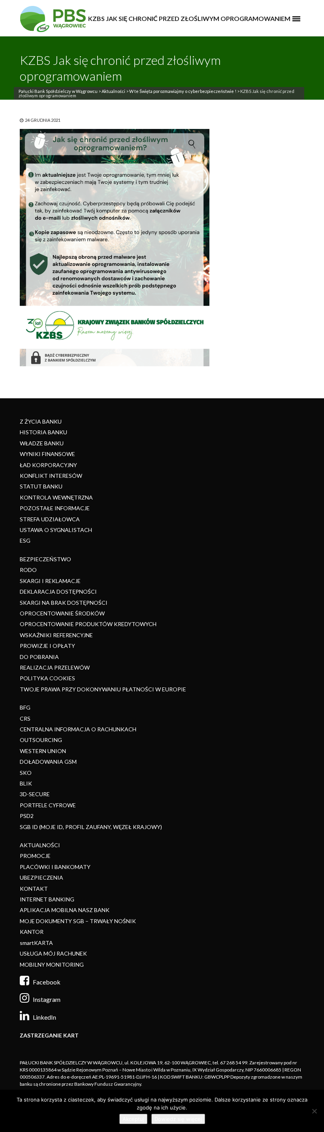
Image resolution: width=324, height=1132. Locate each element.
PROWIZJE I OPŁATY (47, 645)
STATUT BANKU (41, 486)
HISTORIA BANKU (43, 432)
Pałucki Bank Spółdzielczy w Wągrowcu (58, 91)
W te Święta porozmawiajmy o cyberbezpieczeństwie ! (182, 91)
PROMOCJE (35, 855)
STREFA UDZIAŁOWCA (50, 519)
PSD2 (27, 815)
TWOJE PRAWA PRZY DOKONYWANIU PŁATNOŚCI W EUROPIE (103, 689)
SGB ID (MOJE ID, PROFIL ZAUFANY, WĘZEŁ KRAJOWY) (91, 826)
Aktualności (113, 91)
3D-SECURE (35, 794)
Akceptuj (133, 1119)
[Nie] (314, 1111)
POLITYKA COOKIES (47, 678)
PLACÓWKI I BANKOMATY (55, 866)
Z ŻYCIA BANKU (41, 421)
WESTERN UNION (43, 751)
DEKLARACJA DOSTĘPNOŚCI (58, 591)
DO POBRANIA (39, 656)
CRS (25, 718)
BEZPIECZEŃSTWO (45, 559)
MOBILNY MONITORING (52, 964)
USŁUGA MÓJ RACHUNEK (53, 953)
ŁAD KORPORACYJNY (48, 465)
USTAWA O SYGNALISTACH (56, 529)
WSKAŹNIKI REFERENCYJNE (56, 635)
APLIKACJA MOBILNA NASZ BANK (64, 910)
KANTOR (31, 931)
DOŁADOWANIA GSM (48, 761)
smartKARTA (36, 942)
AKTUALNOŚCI (40, 845)
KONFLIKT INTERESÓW (51, 475)
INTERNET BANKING (47, 899)
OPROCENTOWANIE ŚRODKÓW (62, 613)
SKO (26, 772)
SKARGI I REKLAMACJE (50, 580)
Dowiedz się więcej (178, 1119)
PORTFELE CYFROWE (48, 805)
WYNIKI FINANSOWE (47, 454)
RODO (28, 569)
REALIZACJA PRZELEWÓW (55, 667)
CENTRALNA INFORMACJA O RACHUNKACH (78, 729)
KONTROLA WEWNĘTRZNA (56, 497)
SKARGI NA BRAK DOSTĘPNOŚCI (63, 602)
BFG (25, 707)
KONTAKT (34, 888)
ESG (25, 540)
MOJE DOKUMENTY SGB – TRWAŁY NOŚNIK (78, 921)
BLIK (26, 783)
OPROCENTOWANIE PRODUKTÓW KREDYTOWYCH (88, 624)
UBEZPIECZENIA (41, 877)
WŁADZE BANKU (42, 443)
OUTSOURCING (41, 739)
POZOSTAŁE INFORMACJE (55, 508)
